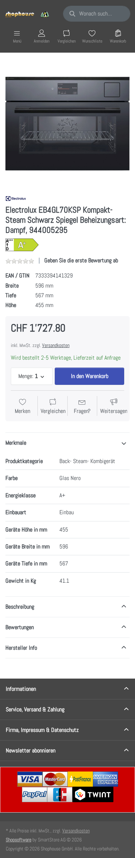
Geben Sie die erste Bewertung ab (81, 260)
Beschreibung (19, 606)
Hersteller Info (21, 648)
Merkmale (15, 442)
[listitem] (67, 123)
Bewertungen (19, 627)
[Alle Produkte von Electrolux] (15, 198)
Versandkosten (55, 345)
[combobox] (96, 14)
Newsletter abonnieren (30, 750)
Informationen (21, 689)
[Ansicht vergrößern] (67, 123)
